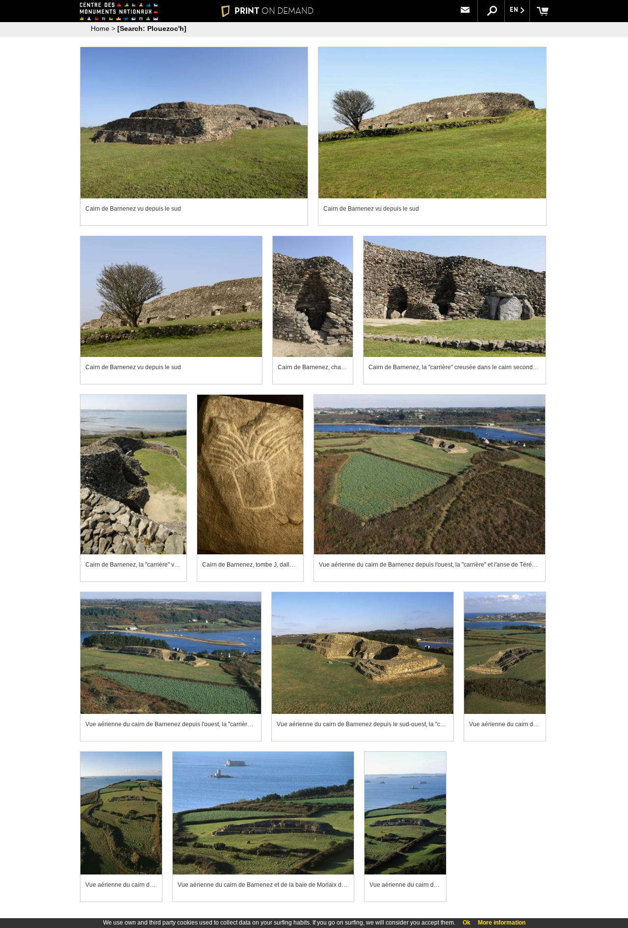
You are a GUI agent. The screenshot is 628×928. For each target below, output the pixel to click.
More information (501, 922)
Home (100, 28)
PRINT (274, 10)
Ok (467, 922)
